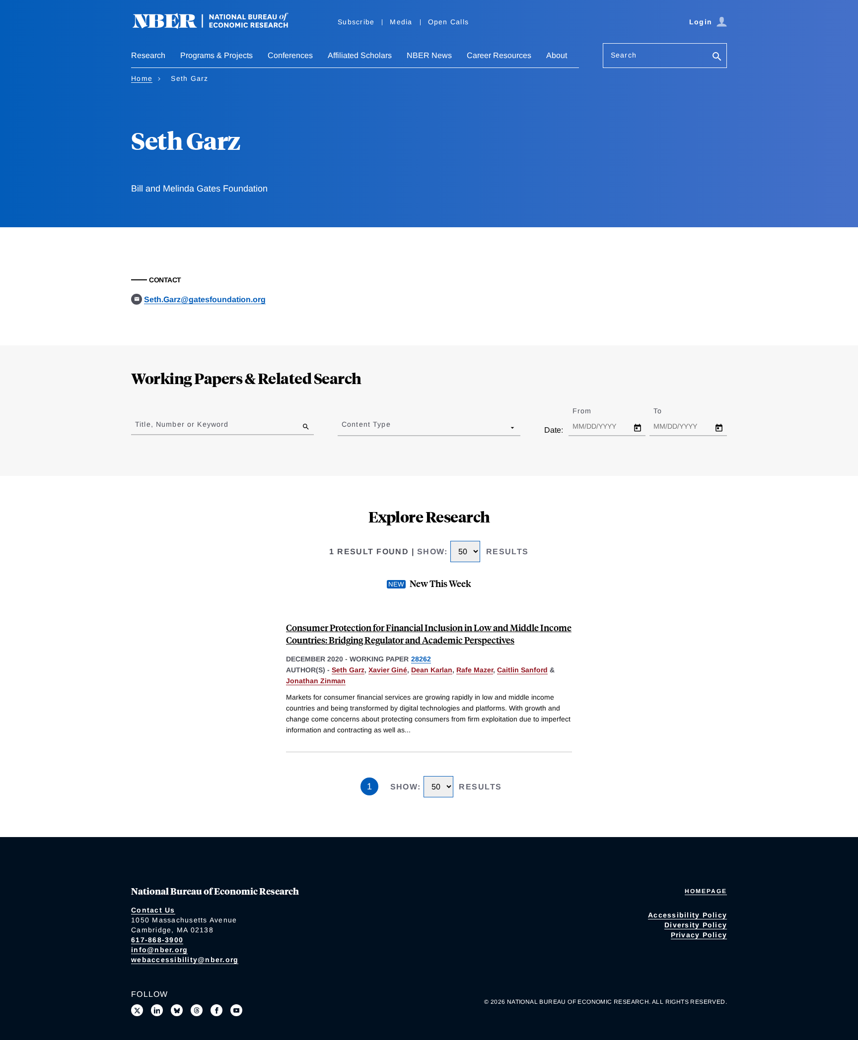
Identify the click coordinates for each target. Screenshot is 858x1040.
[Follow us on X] (137, 1010)
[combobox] (344, 427)
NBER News (429, 55)
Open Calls (448, 22)
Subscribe (356, 22)
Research (148, 55)
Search (624, 55)
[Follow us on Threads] (197, 1010)
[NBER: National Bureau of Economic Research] (218, 26)
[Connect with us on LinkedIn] (157, 1010)
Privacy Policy (699, 935)
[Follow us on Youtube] (236, 1010)
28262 (421, 659)
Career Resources (499, 55)
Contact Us (153, 910)
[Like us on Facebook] (216, 1010)
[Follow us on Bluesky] (177, 1010)
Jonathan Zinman (316, 681)
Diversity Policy (695, 925)
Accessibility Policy (687, 915)
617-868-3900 (157, 940)
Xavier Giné (387, 670)
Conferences (290, 55)
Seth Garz (348, 670)
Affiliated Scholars (360, 55)
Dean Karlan (431, 670)
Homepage (706, 891)
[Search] (717, 57)
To (666, 411)
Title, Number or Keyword (181, 424)
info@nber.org (159, 950)
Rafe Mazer (474, 670)
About (556, 55)
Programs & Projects (216, 55)
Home (141, 78)
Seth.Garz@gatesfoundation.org (205, 299)
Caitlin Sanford (522, 670)
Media (401, 22)
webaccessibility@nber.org (184, 960)
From (590, 411)
